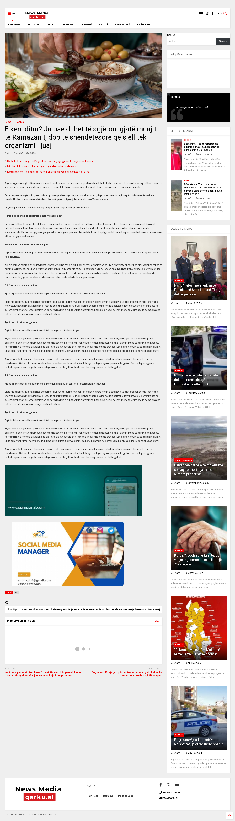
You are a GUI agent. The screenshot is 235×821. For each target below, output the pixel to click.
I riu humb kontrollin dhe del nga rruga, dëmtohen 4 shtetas (41, 166)
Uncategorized (183, 460)
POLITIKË (103, 24)
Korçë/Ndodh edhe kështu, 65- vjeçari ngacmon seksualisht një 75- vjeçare (198, 559)
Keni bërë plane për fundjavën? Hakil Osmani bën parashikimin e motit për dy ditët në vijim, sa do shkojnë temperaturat (43, 674)
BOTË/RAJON (143, 24)
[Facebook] (212, 13)
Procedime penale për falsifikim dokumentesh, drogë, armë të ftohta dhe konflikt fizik (198, 379)
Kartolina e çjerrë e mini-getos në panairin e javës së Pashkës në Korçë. (48, 171)
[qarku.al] (35, 18)
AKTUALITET (34, 24)
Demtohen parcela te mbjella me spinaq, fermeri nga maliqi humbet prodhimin (198, 469)
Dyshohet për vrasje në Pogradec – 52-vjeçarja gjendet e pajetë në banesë (50, 161)
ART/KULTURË (122, 24)
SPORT (51, 24)
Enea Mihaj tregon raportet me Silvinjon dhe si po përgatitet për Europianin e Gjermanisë (202, 146)
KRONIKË (87, 24)
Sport (187, 140)
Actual (188, 181)
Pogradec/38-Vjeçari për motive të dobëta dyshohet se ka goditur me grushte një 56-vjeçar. (127, 674)
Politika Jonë (125, 796)
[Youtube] (201, 13)
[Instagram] (207, 13)
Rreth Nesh (92, 796)
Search (171, 35)
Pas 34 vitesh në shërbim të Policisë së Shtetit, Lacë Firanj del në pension (197, 289)
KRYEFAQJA (14, 24)
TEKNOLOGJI (68, 24)
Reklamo (108, 796)
